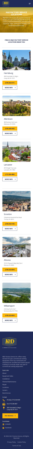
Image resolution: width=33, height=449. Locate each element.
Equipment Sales (7, 376)
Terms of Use (16, 446)
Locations (5, 387)
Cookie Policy (21, 442)
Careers (4, 390)
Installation (6, 379)
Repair (4, 384)
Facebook (8, 428)
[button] (30, 3)
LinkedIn (8, 424)
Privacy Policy (11, 442)
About (4, 373)
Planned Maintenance (9, 382)
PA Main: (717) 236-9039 (13, 400)
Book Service (6, 393)
